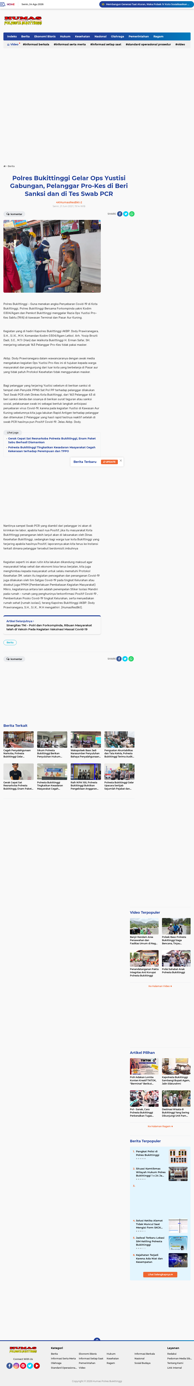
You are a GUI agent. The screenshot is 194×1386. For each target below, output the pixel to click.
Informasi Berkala (37, 44)
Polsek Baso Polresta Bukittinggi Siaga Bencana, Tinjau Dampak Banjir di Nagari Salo (176, 940)
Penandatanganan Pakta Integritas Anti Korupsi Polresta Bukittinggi (144, 972)
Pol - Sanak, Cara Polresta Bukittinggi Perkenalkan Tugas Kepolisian (141, 1112)
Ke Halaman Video (159, 986)
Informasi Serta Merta (71, 44)
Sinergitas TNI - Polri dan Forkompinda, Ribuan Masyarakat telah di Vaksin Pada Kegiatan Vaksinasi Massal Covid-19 (49, 627)
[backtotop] (97, 1341)
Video (14, 44)
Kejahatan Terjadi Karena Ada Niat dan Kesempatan (149, 1258)
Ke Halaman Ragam (159, 1126)
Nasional (100, 36)
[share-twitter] (125, 214)
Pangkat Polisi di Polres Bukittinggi (147, 1153)
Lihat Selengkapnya (159, 1274)
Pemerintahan (139, 36)
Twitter (31, 1370)
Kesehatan (82, 36)
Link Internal (174, 1367)
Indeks (12, 36)
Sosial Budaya (142, 1363)
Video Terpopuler (145, 912)
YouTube (39, 1370)
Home (11, 4)
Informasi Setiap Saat (106, 44)
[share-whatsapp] (132, 214)
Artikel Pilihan (142, 1053)
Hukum (65, 36)
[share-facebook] (119, 214)
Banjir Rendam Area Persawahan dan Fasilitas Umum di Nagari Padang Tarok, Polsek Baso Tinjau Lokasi (144, 940)
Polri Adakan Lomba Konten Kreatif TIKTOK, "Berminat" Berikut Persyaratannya (143, 1080)
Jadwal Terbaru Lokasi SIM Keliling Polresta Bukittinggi (150, 1241)
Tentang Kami (175, 1363)
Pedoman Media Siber (179, 1358)
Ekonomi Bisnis (45, 36)
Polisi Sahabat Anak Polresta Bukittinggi (173, 971)
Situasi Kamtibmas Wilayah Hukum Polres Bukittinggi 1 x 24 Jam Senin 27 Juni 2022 (151, 1172)
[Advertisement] (121, 20)
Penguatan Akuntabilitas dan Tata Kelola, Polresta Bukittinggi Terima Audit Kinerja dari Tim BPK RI (148, 4)
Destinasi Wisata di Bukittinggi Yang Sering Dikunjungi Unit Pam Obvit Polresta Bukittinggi (175, 1112)
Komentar (16, 214)
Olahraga (117, 36)
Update (110, 461)
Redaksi (171, 1353)
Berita (25, 36)
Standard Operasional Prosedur (149, 44)
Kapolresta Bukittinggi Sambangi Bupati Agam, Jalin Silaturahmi (176, 1080)
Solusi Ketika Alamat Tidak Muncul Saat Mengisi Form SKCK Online (149, 1224)
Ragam (158, 36)
